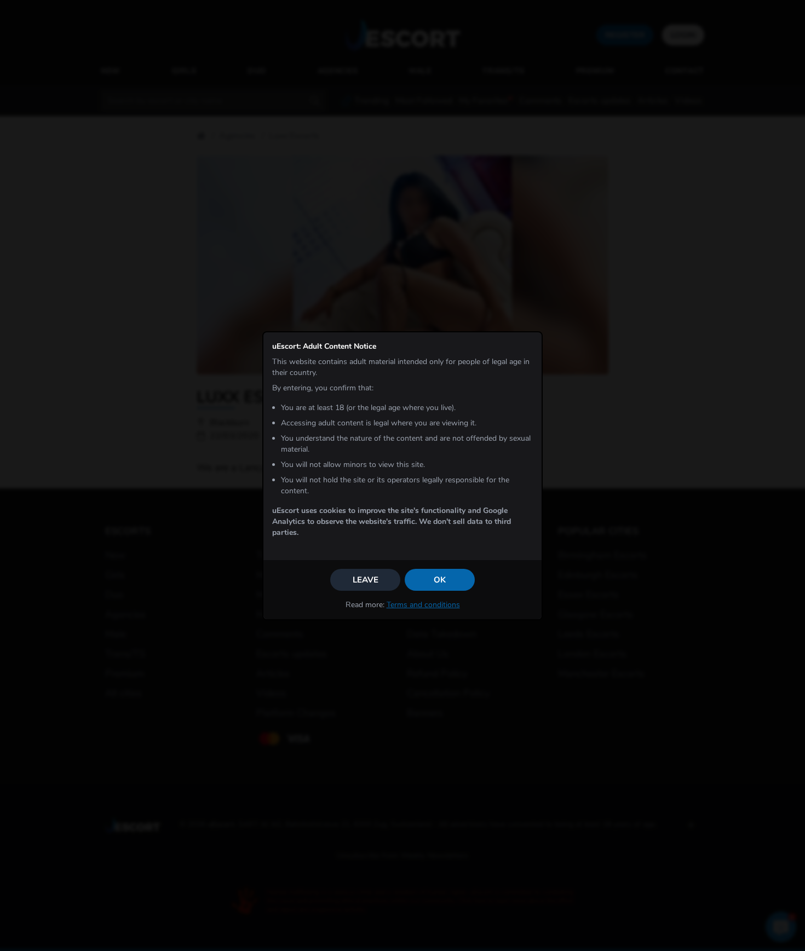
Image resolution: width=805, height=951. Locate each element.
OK (440, 579)
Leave (365, 579)
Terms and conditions (423, 605)
